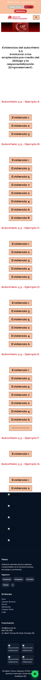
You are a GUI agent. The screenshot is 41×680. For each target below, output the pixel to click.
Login (4, 612)
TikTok (5, 585)
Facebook (7, 579)
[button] (20, 428)
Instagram (18, 579)
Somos (4, 604)
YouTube (29, 579)
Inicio (4, 599)
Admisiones (20, 11)
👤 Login (29, 7)
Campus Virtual (15, 7)
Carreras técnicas (8, 602)
